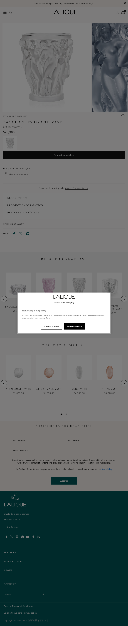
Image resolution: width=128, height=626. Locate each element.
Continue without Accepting (64, 303)
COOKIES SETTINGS (51, 326)
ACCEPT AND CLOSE (74, 326)
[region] (64, 313)
